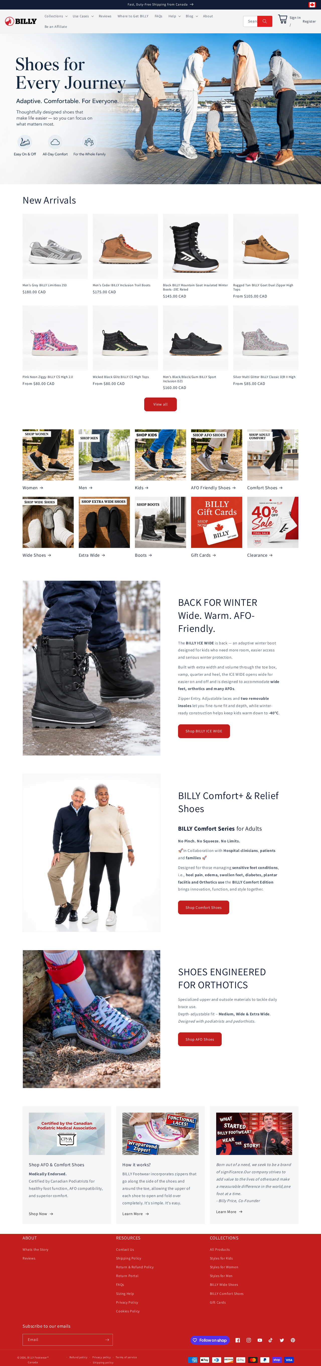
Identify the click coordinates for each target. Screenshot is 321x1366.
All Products (220, 1249)
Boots (141, 555)
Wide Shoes (34, 555)
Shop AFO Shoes (200, 1039)
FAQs (120, 1284)
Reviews (29, 1258)
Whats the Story (35, 1249)
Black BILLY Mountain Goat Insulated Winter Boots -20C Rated (195, 287)
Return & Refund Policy (134, 1267)
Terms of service (126, 1357)
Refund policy (78, 1357)
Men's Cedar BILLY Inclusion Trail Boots (121, 285)
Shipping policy (103, 1362)
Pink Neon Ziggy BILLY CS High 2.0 (48, 377)
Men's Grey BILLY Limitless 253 (45, 285)
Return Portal (127, 1276)
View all (160, 404)
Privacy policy (101, 1357)
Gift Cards (201, 555)
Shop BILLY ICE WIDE (204, 731)
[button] (56, 16)
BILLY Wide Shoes (224, 1284)
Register (309, 21)
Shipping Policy (128, 1258)
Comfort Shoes (262, 488)
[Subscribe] (107, 1340)
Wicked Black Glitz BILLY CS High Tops (121, 377)
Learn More (132, 1213)
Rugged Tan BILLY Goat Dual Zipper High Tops (263, 287)
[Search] (264, 21)
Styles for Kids (221, 1258)
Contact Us (125, 1249)
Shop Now (38, 1213)
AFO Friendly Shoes (210, 488)
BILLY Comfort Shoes (227, 1293)
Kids (139, 488)
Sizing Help (125, 1293)
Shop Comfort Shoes (204, 907)
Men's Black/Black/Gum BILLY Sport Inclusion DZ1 (189, 379)
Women (30, 488)
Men (83, 488)
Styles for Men (221, 1276)
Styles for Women (224, 1267)
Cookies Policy (127, 1311)
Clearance (257, 555)
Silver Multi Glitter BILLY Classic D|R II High (264, 377)
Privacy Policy (127, 1302)
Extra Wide (89, 555)
